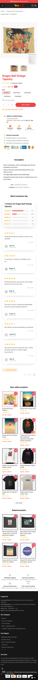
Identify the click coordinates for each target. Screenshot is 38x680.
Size (3, 89)
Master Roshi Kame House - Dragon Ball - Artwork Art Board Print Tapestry (9, 533)
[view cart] (35, 5)
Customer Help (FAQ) (7, 647)
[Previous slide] (4, 40)
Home (3, 11)
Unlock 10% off (3, 672)
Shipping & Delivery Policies (9, 637)
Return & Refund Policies (8, 642)
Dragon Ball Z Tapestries (9, 14)
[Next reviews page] (34, 374)
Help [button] (35, 677)
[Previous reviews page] (25, 374)
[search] (32, 5)
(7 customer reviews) (16, 83)
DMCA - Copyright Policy (8, 626)
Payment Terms (5, 639)
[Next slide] (34, 40)
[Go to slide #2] (23, 68)
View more (19, 503)
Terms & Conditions (6, 621)
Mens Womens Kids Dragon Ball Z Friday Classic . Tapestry (28, 533)
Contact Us (4, 644)
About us (3, 618)
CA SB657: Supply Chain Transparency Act (13, 628)
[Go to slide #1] (14, 68)
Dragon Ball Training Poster (28, 408)
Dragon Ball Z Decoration (15, 11)
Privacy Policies (5, 623)
